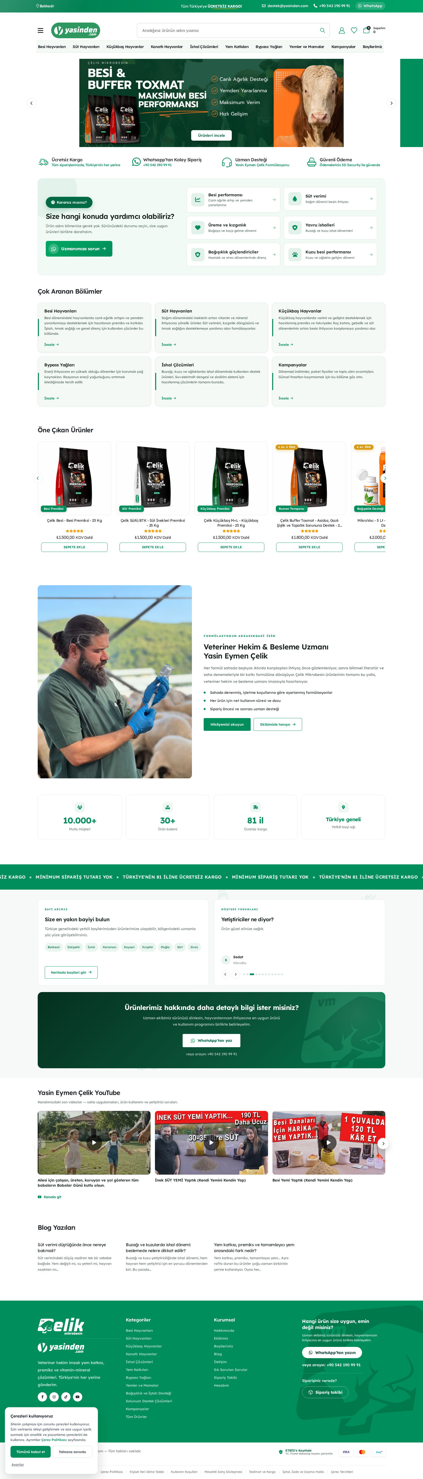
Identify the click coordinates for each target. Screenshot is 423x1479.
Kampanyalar (343, 46)
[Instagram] (54, 1397)
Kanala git (52, 1197)
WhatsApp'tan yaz (215, 1040)
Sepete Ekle (74, 547)
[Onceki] (225, 974)
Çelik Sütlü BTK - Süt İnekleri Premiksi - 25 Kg (153, 523)
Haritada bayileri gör (68, 972)
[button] (31, 103)
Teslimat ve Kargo (262, 1472)
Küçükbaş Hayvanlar (125, 46)
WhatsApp (373, 5)
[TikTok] (65, 1397)
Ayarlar (18, 1464)
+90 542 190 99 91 (334, 5)
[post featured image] (74, 478)
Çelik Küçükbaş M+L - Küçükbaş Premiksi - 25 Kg (231, 523)
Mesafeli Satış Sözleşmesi (223, 1472)
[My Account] (341, 30)
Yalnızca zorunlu (72, 1452)
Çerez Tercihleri (342, 1472)
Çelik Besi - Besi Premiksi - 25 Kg (74, 520)
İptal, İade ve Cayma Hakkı (303, 1472)
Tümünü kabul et (30, 1452)
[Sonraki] (236, 974)
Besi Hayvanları (52, 46)
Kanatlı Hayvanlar (167, 46)
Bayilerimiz (372, 46)
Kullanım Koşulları (184, 1472)
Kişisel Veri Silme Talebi (147, 1472)
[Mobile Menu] (40, 30)
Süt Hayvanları (86, 46)
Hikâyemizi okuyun (227, 724)
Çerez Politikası (112, 1472)
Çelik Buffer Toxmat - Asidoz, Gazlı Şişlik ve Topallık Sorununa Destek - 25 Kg (309, 525)
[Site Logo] (75, 30)
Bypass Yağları (269, 46)
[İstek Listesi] (354, 30)
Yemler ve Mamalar (306, 46)
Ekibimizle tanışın (275, 724)
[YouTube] (77, 1397)
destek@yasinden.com (288, 5)
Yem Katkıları (237, 46)
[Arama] (322, 30)
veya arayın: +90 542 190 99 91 (211, 1054)
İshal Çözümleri (204, 46)
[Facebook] (42, 1397)
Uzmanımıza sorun (80, 248)
